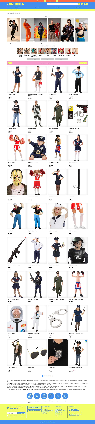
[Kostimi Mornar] (81, 30)
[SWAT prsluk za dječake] (17, 113)
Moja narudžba (45, 409)
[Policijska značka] (58, 352)
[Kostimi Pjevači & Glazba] (13, 30)
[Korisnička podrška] (85, 4)
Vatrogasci (68, 55)
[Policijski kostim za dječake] (78, 79)
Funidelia (8, 9)
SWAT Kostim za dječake (33, 299)
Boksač (54, 55)
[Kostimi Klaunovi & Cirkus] (61, 51)
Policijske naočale (31, 367)
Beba (61, 59)
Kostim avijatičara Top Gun (54, 128)
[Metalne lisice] (58, 318)
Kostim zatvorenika (32, 128)
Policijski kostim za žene (12, 94)
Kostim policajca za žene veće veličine (76, 333)
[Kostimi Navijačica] (54, 30)
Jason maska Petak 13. (12, 196)
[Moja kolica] (87, 4)
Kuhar (75, 55)
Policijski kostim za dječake (74, 94)
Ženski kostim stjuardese (53, 196)
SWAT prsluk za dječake (12, 128)
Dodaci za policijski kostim (74, 128)
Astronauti (47, 55)
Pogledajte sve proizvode (83, 375)
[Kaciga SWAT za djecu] (78, 250)
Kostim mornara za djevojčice (13, 299)
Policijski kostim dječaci (53, 94)
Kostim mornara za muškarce (34, 265)
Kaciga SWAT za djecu (73, 265)
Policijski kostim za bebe (33, 162)
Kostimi (12, 9)
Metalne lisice (51, 333)
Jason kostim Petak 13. (12, 367)
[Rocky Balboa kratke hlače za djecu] (78, 284)
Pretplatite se (21, 413)
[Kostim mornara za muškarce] (37, 250)
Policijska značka (52, 367)
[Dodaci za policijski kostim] (78, 113)
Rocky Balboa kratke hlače (54, 162)
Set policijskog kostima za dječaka (75, 367)
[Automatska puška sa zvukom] (17, 250)
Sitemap (56, 415)
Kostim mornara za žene (73, 162)
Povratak (44, 412)
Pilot (68, 43)
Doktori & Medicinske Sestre (34, 56)
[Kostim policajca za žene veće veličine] (78, 318)
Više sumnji (45, 413)
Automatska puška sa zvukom (14, 265)
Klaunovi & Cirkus (61, 55)
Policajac (41, 43)
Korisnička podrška (35, 407)
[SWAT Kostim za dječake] (37, 284)
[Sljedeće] (52, 376)
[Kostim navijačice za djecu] (37, 182)
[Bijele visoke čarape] (78, 216)
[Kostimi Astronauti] (47, 51)
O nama (56, 416)
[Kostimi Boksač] (54, 51)
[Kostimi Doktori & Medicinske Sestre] (34, 51)
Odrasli (34, 59)
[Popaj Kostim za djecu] (37, 216)
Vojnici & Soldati (27, 55)
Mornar (81, 43)
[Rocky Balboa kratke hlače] (58, 147)
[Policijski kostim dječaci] (58, 79)
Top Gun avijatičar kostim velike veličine (56, 299)
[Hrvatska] (69, 410)
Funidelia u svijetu (58, 409)
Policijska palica (72, 196)
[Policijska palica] (78, 182)
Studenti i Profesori (20, 56)
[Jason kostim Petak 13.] (17, 352)
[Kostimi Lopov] (27, 30)
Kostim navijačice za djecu (33, 196)
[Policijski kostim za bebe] (37, 147)
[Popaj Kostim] (17, 216)
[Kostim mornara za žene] (78, 147)
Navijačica (54, 43)
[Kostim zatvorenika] (37, 113)
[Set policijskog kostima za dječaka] (78, 352)
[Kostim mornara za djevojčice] (17, 284)
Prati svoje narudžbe (35, 410)
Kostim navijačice (11, 162)
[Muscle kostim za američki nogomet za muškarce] (37, 79)
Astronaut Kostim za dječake (33, 333)
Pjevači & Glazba (13, 43)
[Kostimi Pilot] (67, 30)
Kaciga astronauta (11, 333)
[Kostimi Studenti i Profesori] (20, 51)
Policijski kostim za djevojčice (54, 265)
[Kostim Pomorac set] (58, 216)
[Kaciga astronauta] (17, 318)
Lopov (27, 43)
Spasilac (40, 55)
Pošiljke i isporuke (46, 411)
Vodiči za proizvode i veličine (48, 410)
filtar (11, 63)
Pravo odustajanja (58, 414)
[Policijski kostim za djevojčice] (58, 250)
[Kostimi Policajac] (40, 30)
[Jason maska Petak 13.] (17, 182)
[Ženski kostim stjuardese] (58, 182)
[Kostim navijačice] (17, 147)
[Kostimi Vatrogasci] (68, 51)
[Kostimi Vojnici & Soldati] (27, 51)
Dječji (47, 59)
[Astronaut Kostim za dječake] (37, 318)
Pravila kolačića (58, 413)
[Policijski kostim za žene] (17, 79)
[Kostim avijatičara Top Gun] (58, 113)
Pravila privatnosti (58, 412)
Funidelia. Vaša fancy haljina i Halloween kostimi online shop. (15, 4)
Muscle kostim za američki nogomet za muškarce (35, 95)
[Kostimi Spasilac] (41, 51)
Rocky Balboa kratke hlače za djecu (76, 299)
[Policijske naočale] (37, 352)
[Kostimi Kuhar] (75, 51)
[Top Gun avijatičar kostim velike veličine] (58, 284)
